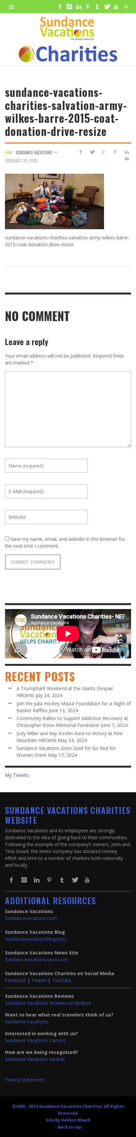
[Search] (11, 6)
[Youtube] (115, 6)
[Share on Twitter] (92, 151)
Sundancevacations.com (31, 918)
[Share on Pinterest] (115, 151)
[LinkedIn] (78, 6)
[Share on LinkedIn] (126, 151)
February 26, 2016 (21, 160)
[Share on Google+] (103, 151)
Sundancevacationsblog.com (35, 939)
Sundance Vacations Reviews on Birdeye (48, 1003)
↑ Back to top (68, 1126)
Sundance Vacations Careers (35, 1040)
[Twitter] (106, 6)
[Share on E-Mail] (126, 158)
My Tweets (17, 775)
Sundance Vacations (26, 1021)
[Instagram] (69, 6)
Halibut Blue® (75, 1120)
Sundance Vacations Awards (35, 1059)
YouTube (61, 980)
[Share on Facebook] (80, 151)
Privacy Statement (24, 1080)
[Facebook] (59, 6)
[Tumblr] (97, 6)
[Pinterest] (87, 6)
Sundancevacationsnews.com (36, 959)
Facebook (15, 980)
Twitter (39, 980)
